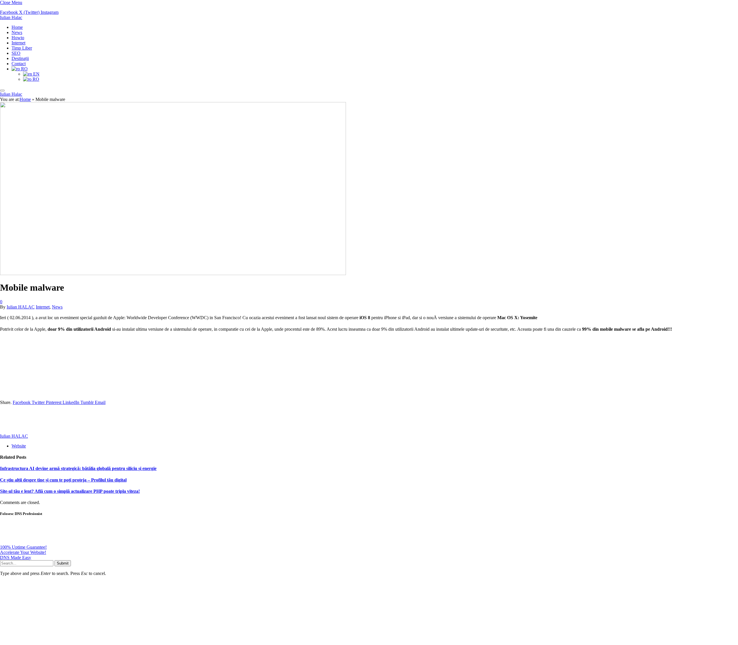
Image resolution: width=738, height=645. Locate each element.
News (17, 32)
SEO (16, 53)
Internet (18, 42)
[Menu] (2, 90)
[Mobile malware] (173, 458)
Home (17, 27)
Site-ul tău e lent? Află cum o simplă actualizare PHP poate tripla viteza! (70, 491)
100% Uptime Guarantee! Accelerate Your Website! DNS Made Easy (23, 552)
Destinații (20, 58)
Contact (19, 63)
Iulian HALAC (21, 306)
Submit (63, 563)
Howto (18, 37)
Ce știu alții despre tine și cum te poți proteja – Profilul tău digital (63, 479)
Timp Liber (22, 48)
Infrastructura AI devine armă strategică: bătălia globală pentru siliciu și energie (78, 468)
